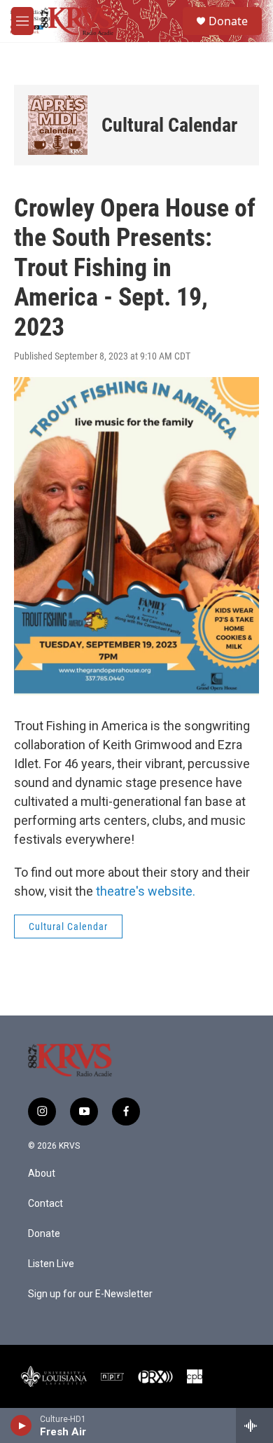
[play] (21, 1425)
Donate (228, 21)
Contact (45, 1203)
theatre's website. (145, 891)
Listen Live (51, 1264)
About (41, 1173)
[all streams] (254, 1425)
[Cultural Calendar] (58, 125)
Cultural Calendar (169, 125)
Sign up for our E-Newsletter (90, 1294)
